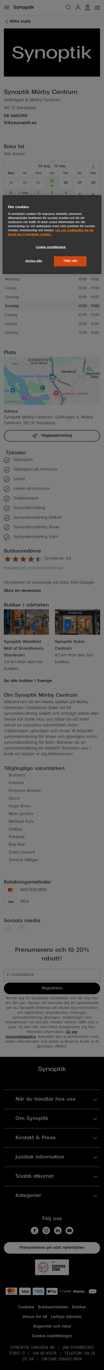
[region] (52, 234)
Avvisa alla (33, 261)
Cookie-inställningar (51, 247)
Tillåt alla (70, 261)
